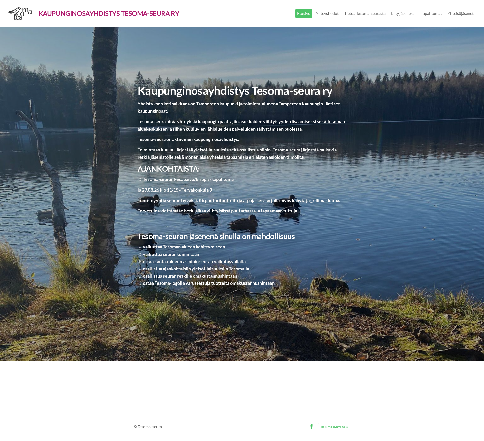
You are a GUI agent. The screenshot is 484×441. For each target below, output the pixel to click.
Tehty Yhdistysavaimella (334, 426)
